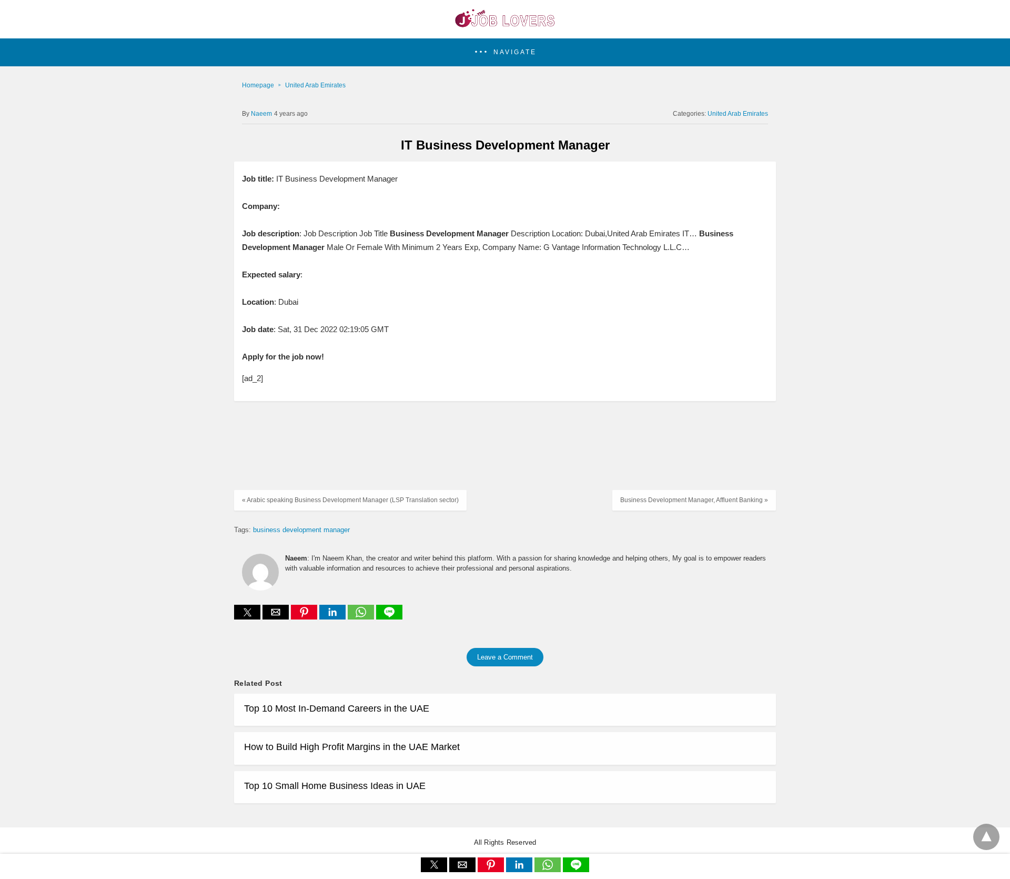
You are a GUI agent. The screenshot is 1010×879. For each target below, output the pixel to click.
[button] (505, 52)
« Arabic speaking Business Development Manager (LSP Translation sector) (350, 500)
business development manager (301, 530)
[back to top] (986, 837)
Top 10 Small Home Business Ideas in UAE (335, 786)
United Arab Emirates (315, 85)
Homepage (258, 85)
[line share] (389, 616)
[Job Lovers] (505, 24)
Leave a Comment (505, 657)
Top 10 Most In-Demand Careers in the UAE (336, 708)
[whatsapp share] (362, 616)
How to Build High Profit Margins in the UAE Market (352, 747)
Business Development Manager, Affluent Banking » (694, 500)
